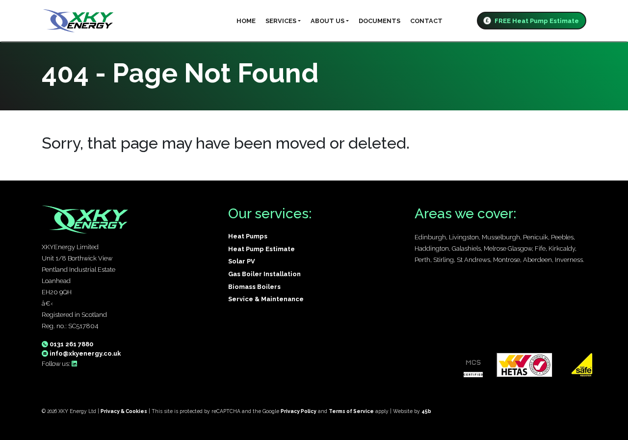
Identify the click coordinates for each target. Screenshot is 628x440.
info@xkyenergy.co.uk (84, 353)
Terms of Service (351, 411)
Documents (379, 21)
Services (280, 21)
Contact (426, 21)
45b (426, 411)
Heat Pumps (247, 236)
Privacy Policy (298, 411)
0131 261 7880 (70, 344)
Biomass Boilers (254, 286)
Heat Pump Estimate (261, 249)
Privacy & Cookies (124, 411)
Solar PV (241, 261)
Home (246, 21)
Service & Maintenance (266, 299)
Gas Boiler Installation (264, 274)
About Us (327, 21)
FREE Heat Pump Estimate (536, 21)
